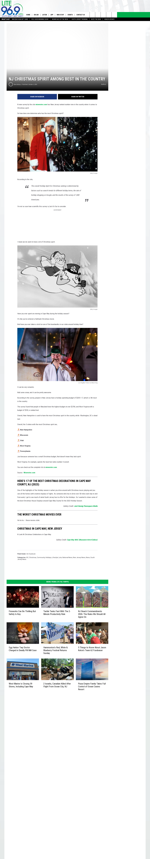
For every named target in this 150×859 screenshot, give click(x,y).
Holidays (48, 557)
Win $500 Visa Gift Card (20, 19)
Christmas (32, 557)
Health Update (109, 19)
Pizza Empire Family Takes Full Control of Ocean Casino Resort (92, 686)
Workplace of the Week (60, 19)
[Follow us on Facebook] (103, 14)
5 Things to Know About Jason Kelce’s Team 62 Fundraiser (92, 649)
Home (28, 15)
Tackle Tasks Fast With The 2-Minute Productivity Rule (56, 612)
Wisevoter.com (29, 472)
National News (67, 557)
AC (27, 557)
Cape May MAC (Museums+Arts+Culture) (82, 540)
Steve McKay (17, 84)
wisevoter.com (41, 104)
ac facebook (31, 554)
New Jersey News (79, 557)
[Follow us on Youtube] (114, 14)
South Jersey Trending (80, 19)
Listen (44, 15)
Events (70, 15)
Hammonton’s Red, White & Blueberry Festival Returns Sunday (55, 650)
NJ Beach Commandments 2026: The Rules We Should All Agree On (91, 614)
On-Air (36, 15)
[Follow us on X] (109, 14)
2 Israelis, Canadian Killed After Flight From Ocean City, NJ (57, 685)
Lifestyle (55, 557)
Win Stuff (60, 15)
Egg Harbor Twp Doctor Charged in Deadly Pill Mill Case (23, 649)
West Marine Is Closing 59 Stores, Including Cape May (21, 685)
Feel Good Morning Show (39, 19)
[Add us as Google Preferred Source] (98, 14)
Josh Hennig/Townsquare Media (86, 506)
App (52, 15)
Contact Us (80, 15)
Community (41, 557)
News (88, 557)
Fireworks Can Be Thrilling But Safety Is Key (22, 612)
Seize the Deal (96, 19)
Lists (60, 557)
